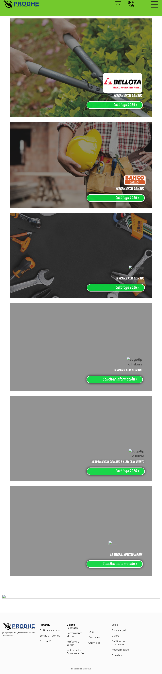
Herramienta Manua (75, 634)
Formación (47, 641)
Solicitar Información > (120, 379)
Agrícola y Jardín (73, 643)
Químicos (95, 642)
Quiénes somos (50, 630)
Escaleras (95, 637)
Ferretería (72, 627)
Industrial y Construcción (75, 652)
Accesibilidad (120, 649)
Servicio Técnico (50, 635)
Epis (91, 632)
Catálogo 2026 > (127, 197)
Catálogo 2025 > (126, 104)
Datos (116, 635)
